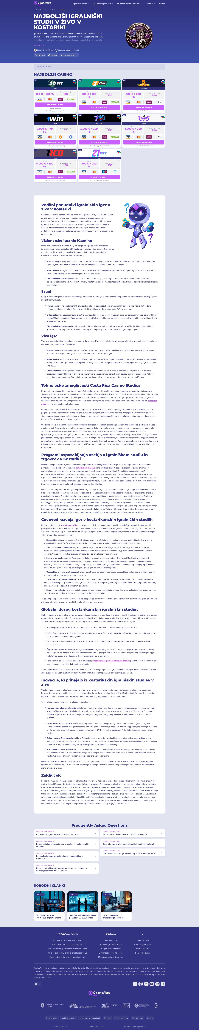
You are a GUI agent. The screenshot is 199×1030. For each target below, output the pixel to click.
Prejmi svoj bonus (55, 104)
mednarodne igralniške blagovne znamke (111, 661)
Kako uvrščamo (142, 948)
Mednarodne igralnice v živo (110, 957)
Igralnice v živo (80, 3)
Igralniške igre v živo (102, 3)
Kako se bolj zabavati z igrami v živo (67, 944)
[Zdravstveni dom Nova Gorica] (141, 1005)
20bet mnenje (55, 108)
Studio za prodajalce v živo (128, 3)
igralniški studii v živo (85, 468)
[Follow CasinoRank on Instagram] (140, 984)
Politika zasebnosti (96, 1026)
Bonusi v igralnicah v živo (111, 944)
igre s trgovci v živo (69, 525)
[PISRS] (82, 1005)
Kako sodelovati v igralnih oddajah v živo (67, 957)
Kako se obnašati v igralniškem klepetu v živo (67, 953)
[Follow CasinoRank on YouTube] (151, 984)
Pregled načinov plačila (111, 948)
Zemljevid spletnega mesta (134, 1026)
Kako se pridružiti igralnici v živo (67, 940)
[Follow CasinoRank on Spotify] (157, 984)
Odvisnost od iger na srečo (110, 953)
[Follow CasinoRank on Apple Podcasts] (163, 984)
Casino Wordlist (111, 940)
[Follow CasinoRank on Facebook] (135, 984)
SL (36, 984)
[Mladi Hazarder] (126, 1005)
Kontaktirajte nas (142, 953)
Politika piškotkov (60, 1026)
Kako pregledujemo (142, 944)
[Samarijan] (109, 1005)
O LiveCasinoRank (143, 940)
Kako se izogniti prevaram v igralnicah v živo (67, 948)
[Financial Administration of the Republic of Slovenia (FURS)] (53, 1005)
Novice (162, 3)
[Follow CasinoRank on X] (146, 984)
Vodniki (149, 3)
